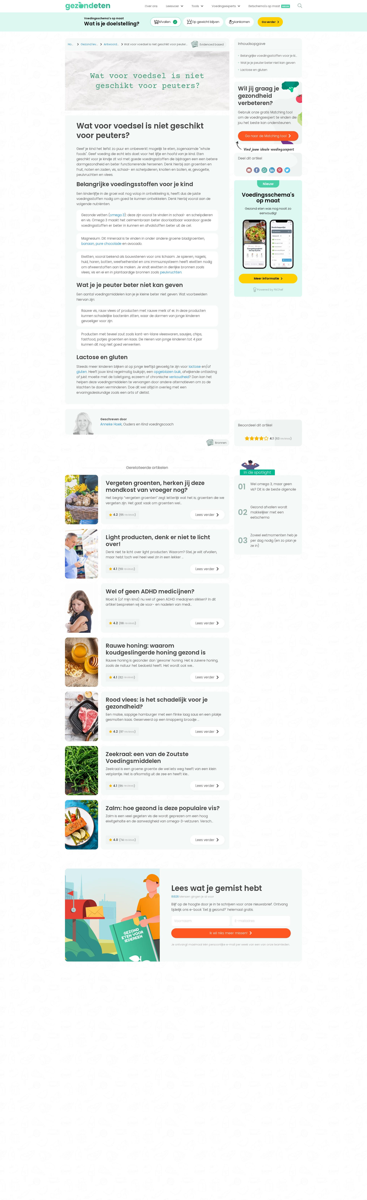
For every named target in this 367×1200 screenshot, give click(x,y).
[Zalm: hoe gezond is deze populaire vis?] (81, 824)
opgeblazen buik (167, 371)
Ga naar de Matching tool (266, 136)
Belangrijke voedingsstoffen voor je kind (269, 55)
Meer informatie (266, 278)
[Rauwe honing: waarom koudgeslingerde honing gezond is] (81, 662)
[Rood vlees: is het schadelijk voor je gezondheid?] (81, 716)
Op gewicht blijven (205, 22)
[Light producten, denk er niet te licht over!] (81, 554)
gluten (81, 371)
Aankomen (242, 22)
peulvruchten (171, 272)
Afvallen (165, 22)
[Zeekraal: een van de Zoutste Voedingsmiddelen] (81, 770)
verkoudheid (179, 377)
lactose (195, 366)
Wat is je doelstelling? (111, 23)
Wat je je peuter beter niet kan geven (267, 63)
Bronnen (221, 443)
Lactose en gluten (253, 70)
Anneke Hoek (111, 424)
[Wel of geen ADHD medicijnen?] (81, 608)
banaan (87, 243)
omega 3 (117, 215)
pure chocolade (108, 243)
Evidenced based (212, 44)
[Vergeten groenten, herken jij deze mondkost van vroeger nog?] (81, 499)
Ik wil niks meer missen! (228, 933)
